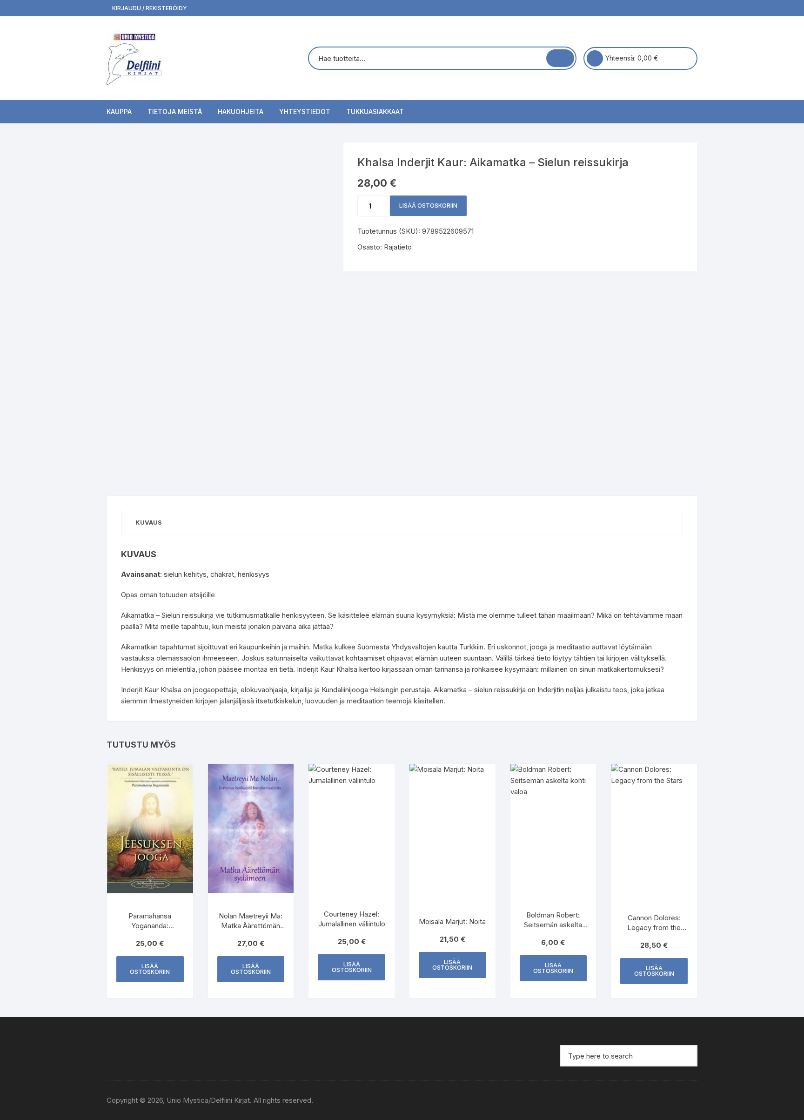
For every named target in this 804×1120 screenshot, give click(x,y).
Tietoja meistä (174, 111)
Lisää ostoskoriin (428, 205)
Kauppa (119, 111)
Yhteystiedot (304, 111)
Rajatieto (398, 247)
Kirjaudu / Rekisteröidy (149, 8)
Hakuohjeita (240, 111)
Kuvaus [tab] (148, 522)
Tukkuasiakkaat (375, 111)
